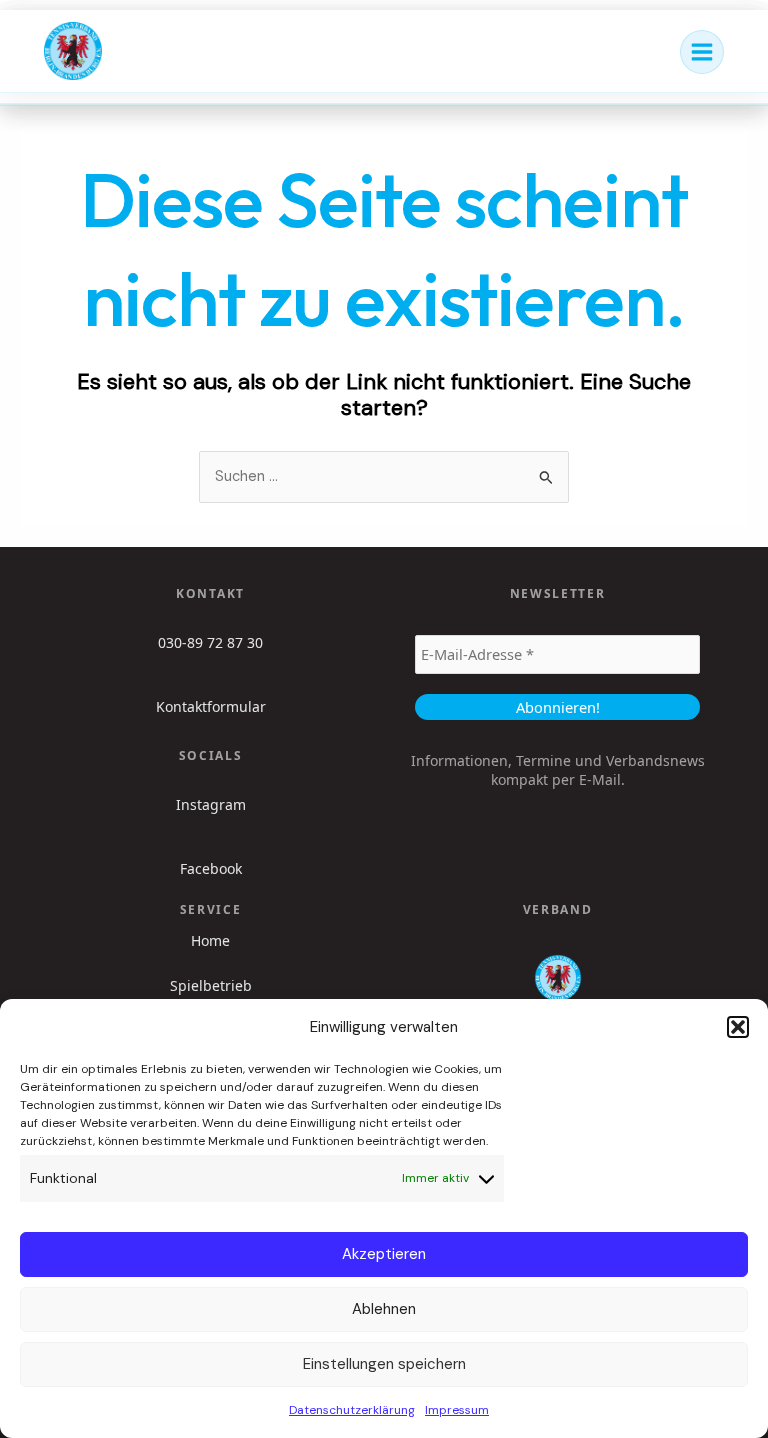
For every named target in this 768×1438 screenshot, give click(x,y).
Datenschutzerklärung (352, 1410)
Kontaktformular (211, 706)
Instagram (211, 804)
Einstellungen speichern (384, 1364)
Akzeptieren (384, 1254)
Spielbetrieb (211, 986)
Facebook (211, 868)
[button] (738, 1027)
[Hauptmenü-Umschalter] (702, 52)
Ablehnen (384, 1309)
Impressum (457, 1410)
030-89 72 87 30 (210, 642)
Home (210, 941)
